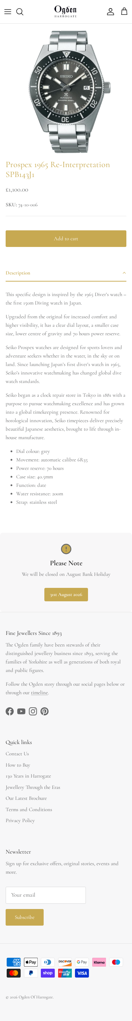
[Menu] (7, 11)
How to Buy (18, 765)
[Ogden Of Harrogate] (66, 12)
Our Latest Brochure (26, 798)
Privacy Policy (20, 820)
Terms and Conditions (29, 809)
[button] (66, 273)
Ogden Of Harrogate (36, 997)
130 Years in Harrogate (28, 776)
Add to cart (66, 238)
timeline (39, 692)
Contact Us (17, 753)
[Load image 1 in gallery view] (66, 90)
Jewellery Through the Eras (33, 787)
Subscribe (24, 917)
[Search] (23, 11)
